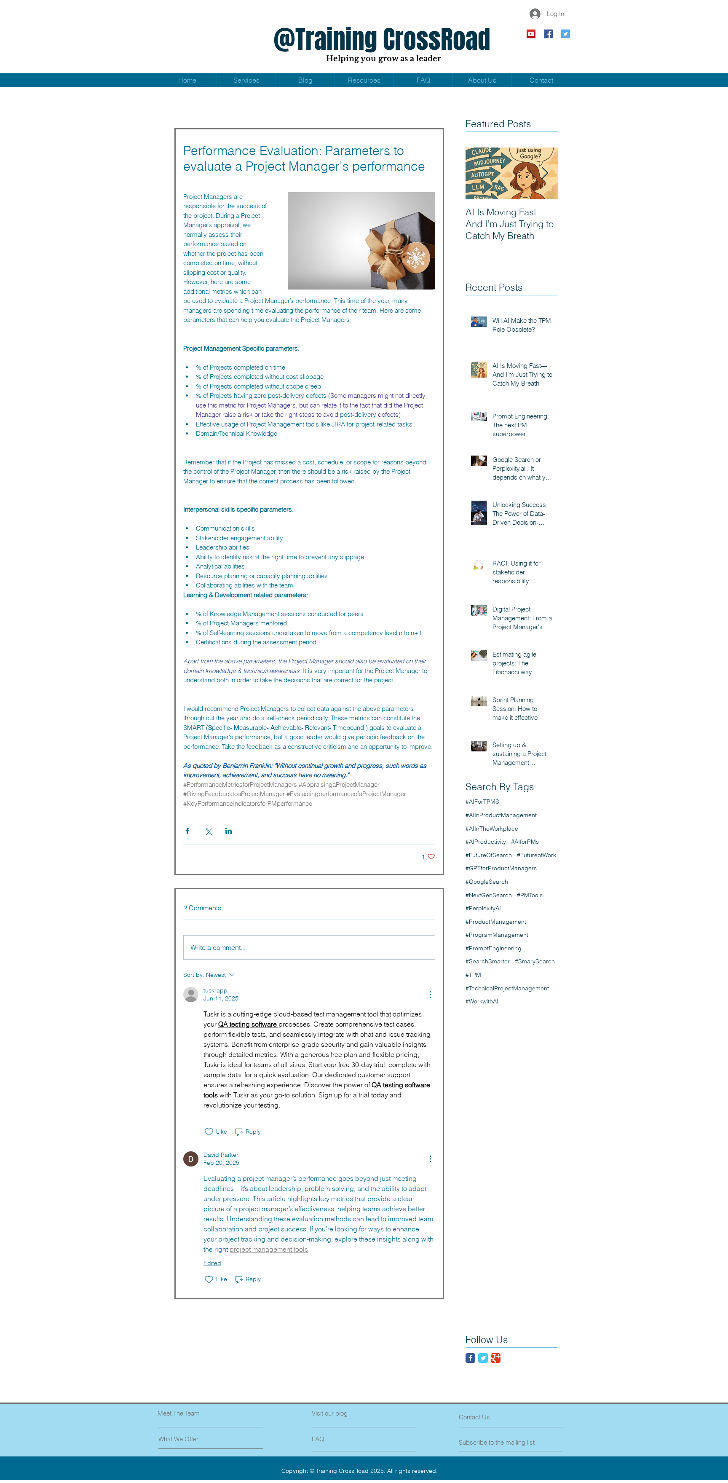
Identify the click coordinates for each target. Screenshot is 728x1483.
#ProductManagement (496, 921)
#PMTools (530, 895)
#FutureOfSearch (489, 855)
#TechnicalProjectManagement (507, 988)
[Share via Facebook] (187, 831)
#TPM (473, 975)
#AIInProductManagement (501, 815)
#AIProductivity (486, 841)
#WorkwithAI (482, 1001)
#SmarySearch (535, 961)
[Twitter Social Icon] (565, 33)
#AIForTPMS (482, 801)
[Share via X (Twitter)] (208, 831)
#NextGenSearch (489, 895)
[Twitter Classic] (483, 1358)
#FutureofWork (536, 855)
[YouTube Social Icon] (531, 33)
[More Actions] (430, 995)
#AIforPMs (525, 841)
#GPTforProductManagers (501, 868)
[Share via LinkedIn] (229, 831)
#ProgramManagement (497, 935)
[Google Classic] (495, 1358)
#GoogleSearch (487, 881)
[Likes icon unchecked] (208, 1132)
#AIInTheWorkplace (492, 828)
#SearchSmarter (488, 961)
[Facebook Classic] (470, 1358)
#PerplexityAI (483, 908)
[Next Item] (545, 173)
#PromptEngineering (494, 948)
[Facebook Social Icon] (548, 33)
